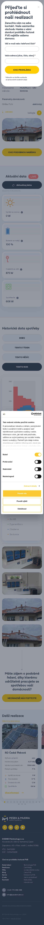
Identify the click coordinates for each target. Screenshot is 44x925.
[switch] (38, 462)
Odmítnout (22, 509)
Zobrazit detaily (30, 486)
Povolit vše (22, 493)
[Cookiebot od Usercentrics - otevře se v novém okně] (31, 414)
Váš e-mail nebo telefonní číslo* (20, 43)
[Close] (39, 7)
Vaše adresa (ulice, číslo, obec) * (20, 55)
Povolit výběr (22, 501)
